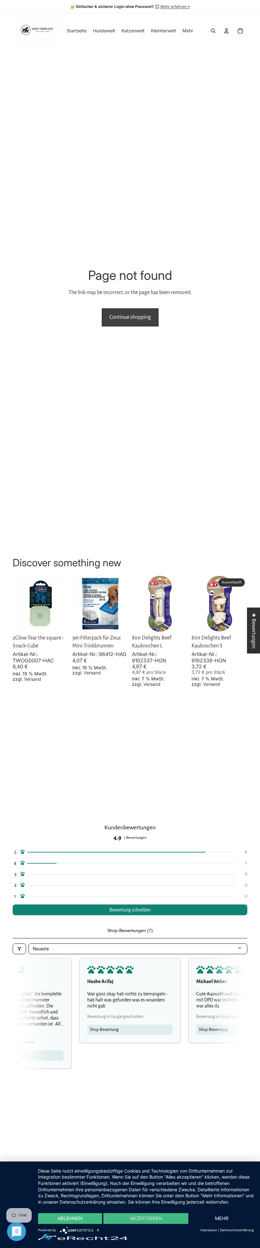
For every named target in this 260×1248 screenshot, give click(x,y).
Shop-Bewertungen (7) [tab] (130, 930)
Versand (32, 679)
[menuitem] (187, 31)
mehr (222, 1218)
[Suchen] (213, 31)
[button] (130, 852)
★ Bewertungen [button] (254, 630)
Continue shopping (130, 317)
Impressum (208, 1230)
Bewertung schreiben (130, 909)
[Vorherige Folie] (20, 604)
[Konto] (226, 31)
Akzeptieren (146, 1218)
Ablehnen (69, 1218)
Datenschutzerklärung (237, 1230)
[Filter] (19, 948)
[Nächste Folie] (61, 604)
